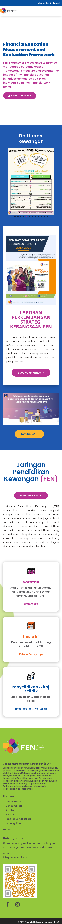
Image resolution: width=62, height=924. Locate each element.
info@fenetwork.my (15, 857)
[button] (15, 216)
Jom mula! (28, 434)
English (7, 829)
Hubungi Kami (44, 3)
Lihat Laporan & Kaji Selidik (31, 708)
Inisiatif (9, 814)
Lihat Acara (31, 603)
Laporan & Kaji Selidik (18, 819)
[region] (31, 70)
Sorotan (10, 810)
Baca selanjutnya (29, 373)
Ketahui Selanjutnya (31, 654)
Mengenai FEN (29, 495)
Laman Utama (13, 801)
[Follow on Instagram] (17, 904)
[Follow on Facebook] (7, 904)
